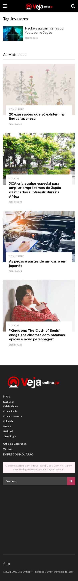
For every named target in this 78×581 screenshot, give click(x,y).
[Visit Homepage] (39, 6)
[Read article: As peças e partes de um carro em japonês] (39, 236)
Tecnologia (9, 436)
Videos (7, 449)
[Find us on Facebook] (4, 564)
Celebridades (10, 406)
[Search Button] (73, 6)
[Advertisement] (39, 516)
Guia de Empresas (15, 443)
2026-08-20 (16, 202)
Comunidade (16, 109)
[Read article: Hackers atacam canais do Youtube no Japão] (13, 33)
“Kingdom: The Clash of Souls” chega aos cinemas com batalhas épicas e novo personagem (37, 335)
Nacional (8, 431)
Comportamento (12, 416)
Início (6, 396)
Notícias (14, 178)
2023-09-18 (32, 38)
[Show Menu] (5, 6)
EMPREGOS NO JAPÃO (18, 454)
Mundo (7, 426)
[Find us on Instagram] (8, 564)
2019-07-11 (16, 271)
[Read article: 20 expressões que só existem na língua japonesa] (39, 89)
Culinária (8, 421)
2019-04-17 (16, 124)
